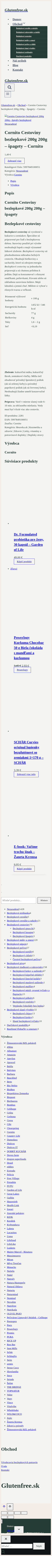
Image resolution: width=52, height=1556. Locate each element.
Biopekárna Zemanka (18, 1093)
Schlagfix (12, 1356)
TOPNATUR (13, 1391)
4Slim (10, 1047)
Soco (9, 1375)
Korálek (11, 1221)
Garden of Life (14, 1190)
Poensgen (12, 1321)
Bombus (11, 1105)
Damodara (12, 1139)
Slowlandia (12, 1371)
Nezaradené (11, 124)
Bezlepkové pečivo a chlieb (26, 44)
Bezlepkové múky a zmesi (25, 40)
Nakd (9, 1275)
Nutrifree (11, 1306)
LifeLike (11, 1244)
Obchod (21, 105)
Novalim (11, 1302)
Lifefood (11, 1240)
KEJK (10, 1217)
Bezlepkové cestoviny (24, 36)
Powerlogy (22, 669)
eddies (10, 1166)
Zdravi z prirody (15, 1425)
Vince (10, 1402)
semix (10, 1364)
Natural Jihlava (15, 1286)
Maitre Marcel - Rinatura (19, 1252)
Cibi (9, 1124)
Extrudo (11, 1170)
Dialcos (11, 1143)
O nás (4, 1466)
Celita (10, 1112)
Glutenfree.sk (8, 105)
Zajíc (9, 1418)
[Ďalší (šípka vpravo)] (11, 1517)
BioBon (11, 1089)
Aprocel (11, 1062)
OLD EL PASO (14, 1313)
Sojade (10, 1379)
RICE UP (11, 1340)
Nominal (11, 1298)
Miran (10, 1259)
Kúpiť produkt (24, 561)
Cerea (10, 1120)
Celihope (11, 1109)
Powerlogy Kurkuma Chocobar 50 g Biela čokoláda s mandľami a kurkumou (29, 648)
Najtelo (10, 1271)
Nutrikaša (12, 1309)
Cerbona (11, 1116)
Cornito (18, 174)
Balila (10, 1066)
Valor (9, 1394)
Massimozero (14, 1255)
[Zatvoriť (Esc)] (24, 1512)
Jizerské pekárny (15, 1213)
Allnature (12, 1051)
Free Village (13, 1178)
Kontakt (18, 69)
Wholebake (13, 1410)
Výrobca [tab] (14, 185)
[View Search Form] (9, 87)
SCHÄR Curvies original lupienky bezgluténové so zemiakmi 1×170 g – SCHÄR (28, 752)
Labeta (10, 1228)
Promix (10, 1333)
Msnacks (11, 1267)
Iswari (10, 1209)
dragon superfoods (16, 1159)
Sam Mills (12, 1348)
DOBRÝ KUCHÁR (16, 1151)
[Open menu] (8, 94)
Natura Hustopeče (16, 1282)
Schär (10, 1352)
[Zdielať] (17, 1512)
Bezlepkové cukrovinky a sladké (28, 32)
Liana (10, 1236)
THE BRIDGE (14, 1387)
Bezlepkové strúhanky (24, 52)
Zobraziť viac (15, 160)
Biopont (11, 1097)
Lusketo (11, 1248)
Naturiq (11, 1290)
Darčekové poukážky (23, 1533)
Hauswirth (12, 1201)
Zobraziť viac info (26, 774)
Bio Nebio (12, 1085)
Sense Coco (13, 1367)
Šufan (10, 1383)
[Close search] (6, 1539)
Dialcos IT (12, 1147)
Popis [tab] (13, 181)
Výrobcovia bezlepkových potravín (19, 1462)
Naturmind (12, 1294)
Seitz (9, 1360)
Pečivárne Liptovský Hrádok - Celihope (27, 1317)
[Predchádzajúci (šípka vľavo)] (4, 1517)
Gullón (10, 1197)
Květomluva (13, 1224)
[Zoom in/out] (4, 1512)
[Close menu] (1, 1521)
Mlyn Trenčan (14, 1263)
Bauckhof (12, 1078)
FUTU (10, 1186)
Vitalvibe (11, 1406)
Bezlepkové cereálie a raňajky (27, 28)
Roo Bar (11, 1344)
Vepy (9, 1398)
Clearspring (13, 1128)
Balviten (11, 1070)
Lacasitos (12, 1232)
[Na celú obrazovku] (11, 1512)
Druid (10, 1163)
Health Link (13, 1205)
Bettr (9, 1081)
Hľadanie (44, 900)
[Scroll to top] (4, 1507)
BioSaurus (12, 1101)
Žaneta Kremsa (14, 1422)
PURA (10, 1337)
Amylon (11, 1058)
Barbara (11, 1074)
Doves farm (13, 1155)
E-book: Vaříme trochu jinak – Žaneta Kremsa (26, 852)
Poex (9, 1325)
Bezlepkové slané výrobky (25, 48)
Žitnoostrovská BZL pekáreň (21, 1043)
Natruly (11, 1279)
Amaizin (11, 1054)
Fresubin (11, 1182)
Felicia (10, 1174)
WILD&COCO (14, 1414)
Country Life (13, 1136)
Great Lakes (13, 1194)
